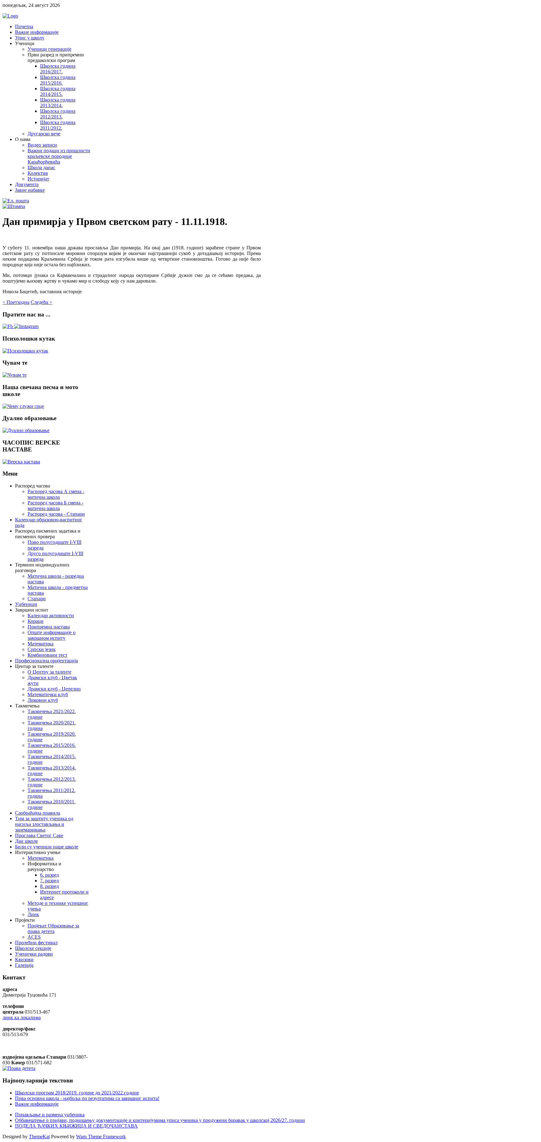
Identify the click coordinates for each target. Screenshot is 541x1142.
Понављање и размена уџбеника (50, 1114)
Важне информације (37, 1104)
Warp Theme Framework (101, 1136)
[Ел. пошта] (16, 200)
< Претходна (16, 302)
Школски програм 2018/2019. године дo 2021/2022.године (77, 1092)
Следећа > (41, 302)
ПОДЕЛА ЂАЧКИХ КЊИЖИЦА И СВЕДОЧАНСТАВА (76, 1126)
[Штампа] (14, 206)
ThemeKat (39, 1136)
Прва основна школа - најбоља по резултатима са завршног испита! (87, 1098)
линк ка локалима (22, 1017)
